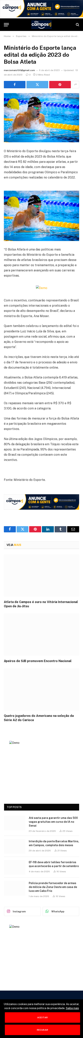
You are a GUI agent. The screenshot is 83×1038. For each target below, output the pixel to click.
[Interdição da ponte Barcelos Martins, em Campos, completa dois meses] (14, 846)
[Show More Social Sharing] (75, 84)
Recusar (42, 1030)
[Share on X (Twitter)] (37, 84)
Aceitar (42, 1017)
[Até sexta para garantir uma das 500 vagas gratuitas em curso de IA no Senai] (14, 823)
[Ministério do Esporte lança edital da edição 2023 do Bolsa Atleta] (41, 117)
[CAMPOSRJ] (41, 24)
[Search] (77, 24)
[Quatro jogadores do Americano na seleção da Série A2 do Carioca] (41, 689)
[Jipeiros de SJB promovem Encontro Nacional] (41, 634)
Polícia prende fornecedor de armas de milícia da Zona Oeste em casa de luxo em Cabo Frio (53, 887)
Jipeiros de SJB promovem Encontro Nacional (38, 661)
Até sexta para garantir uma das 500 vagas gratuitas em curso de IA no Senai (53, 821)
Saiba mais (72, 1008)
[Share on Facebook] (14, 84)
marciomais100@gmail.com (19, 70)
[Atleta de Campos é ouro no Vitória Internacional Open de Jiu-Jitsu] (41, 575)
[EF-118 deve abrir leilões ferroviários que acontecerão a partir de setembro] (14, 867)
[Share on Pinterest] (60, 84)
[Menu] (6, 24)
